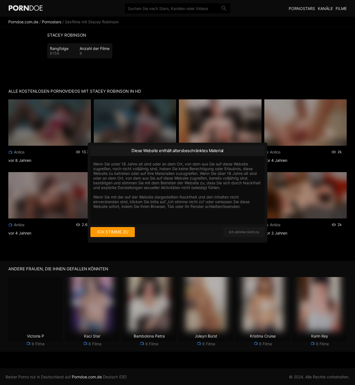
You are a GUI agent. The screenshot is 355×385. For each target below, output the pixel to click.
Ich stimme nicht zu (244, 232)
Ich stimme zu (112, 232)
